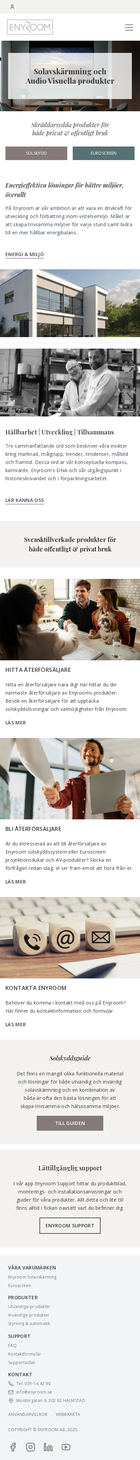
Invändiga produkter (29, 1315)
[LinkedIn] (48, 1447)
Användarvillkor (28, 1414)
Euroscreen (104, 153)
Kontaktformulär (24, 1354)
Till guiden (70, 1123)
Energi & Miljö (24, 254)
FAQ (12, 1345)
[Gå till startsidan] (30, 27)
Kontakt (20, 1374)
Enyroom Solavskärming (32, 1277)
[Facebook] (13, 1447)
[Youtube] (66, 1447)
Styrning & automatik (29, 1323)
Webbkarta (68, 1414)
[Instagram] (30, 1447)
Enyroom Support (70, 1225)
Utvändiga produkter (29, 1306)
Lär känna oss (24, 500)
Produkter (23, 1297)
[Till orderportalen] (12, 7)
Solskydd (36, 153)
